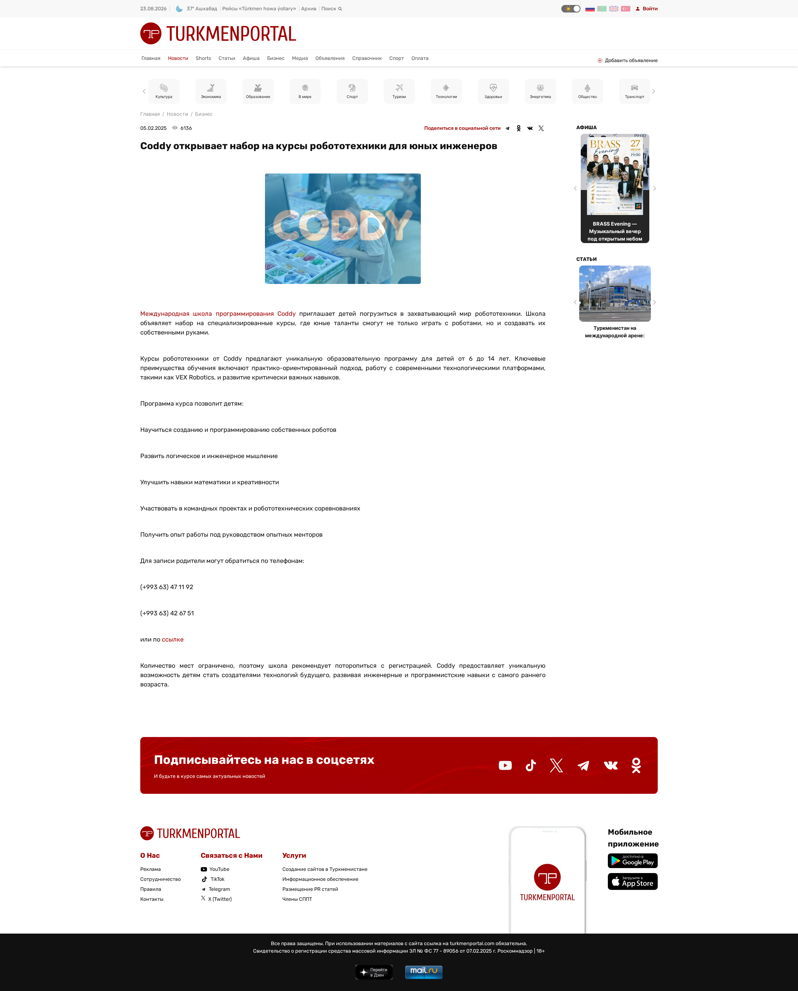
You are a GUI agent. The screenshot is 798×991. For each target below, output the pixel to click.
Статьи (227, 58)
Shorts (203, 58)
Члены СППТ (297, 899)
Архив (308, 9)
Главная (151, 58)
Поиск (328, 9)
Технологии (399, 96)
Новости (178, 58)
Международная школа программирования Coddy (218, 313)
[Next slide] (652, 91)
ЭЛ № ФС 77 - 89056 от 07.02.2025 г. (452, 951)
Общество (540, 96)
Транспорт (587, 96)
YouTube (219, 869)
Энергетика (493, 96)
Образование (211, 96)
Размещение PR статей (310, 889)
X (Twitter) (220, 899)
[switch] (570, 8)
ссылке (173, 639)
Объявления (330, 58)
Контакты (151, 899)
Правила (150, 889)
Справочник (367, 58)
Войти (650, 9)
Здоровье (446, 96)
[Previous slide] (145, 91)
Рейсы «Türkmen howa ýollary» (259, 9)
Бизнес (276, 58)
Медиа (300, 58)
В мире (258, 96)
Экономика (164, 96)
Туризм (352, 96)
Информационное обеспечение (320, 879)
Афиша (251, 58)
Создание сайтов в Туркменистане (325, 869)
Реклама (150, 869)
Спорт (396, 58)
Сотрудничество (160, 879)
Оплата (420, 58)
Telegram (219, 889)
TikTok (217, 879)
